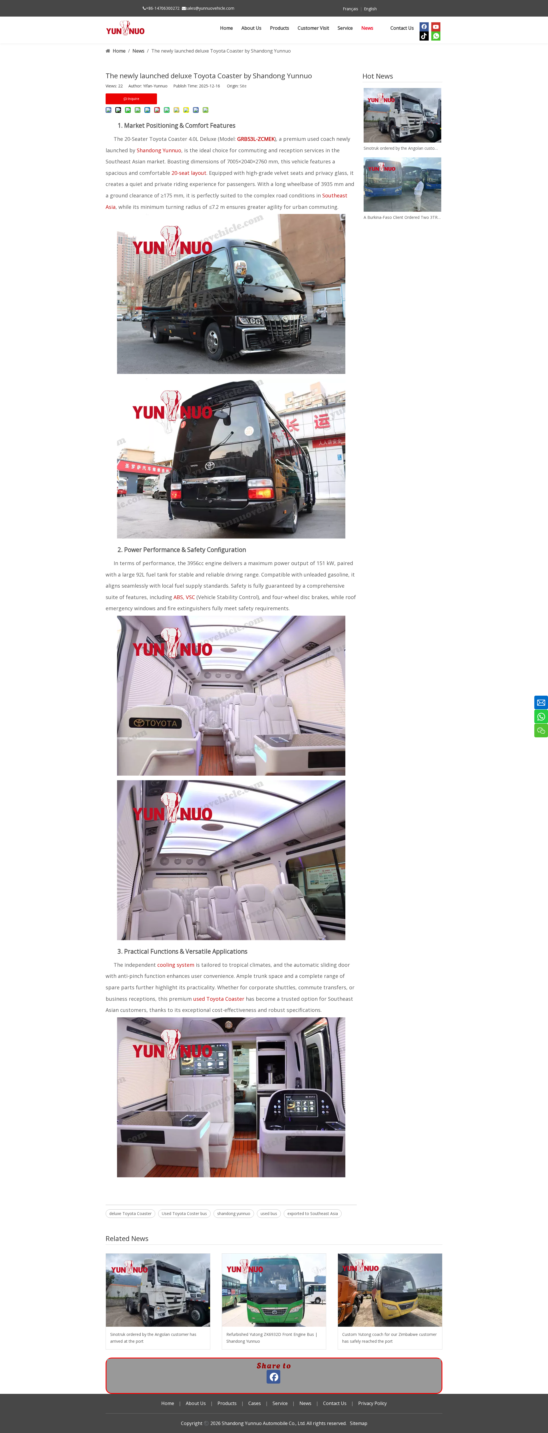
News (305, 1403)
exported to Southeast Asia (312, 1213)
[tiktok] (424, 36)
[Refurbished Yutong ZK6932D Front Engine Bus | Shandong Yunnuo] (274, 1290)
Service (280, 1403)
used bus (269, 1213)
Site (243, 86)
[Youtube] (435, 26)
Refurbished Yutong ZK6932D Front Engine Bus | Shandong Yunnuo (271, 1338)
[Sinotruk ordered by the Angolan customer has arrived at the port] (402, 115)
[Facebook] (424, 26)
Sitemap (358, 1423)
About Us (196, 1403)
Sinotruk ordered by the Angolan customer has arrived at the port (402, 148)
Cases (254, 1403)
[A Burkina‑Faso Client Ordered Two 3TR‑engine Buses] (402, 184)
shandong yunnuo (233, 1213)
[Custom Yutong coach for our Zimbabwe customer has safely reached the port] (390, 1290)
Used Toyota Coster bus (184, 1213)
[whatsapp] (435, 36)
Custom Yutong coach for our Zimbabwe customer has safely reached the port (389, 1338)
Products (227, 1403)
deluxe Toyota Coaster (130, 1213)
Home (167, 1403)
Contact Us (334, 1403)
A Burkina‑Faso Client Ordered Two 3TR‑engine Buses (402, 217)
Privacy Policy (372, 1403)
